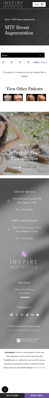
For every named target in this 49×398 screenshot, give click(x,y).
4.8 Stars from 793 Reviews (24, 289)
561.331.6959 (40, 368)
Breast (4, 55)
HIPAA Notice (24, 330)
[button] (5, 389)
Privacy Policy (13, 330)
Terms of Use (35, 330)
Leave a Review (24, 293)
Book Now (37, 395)
